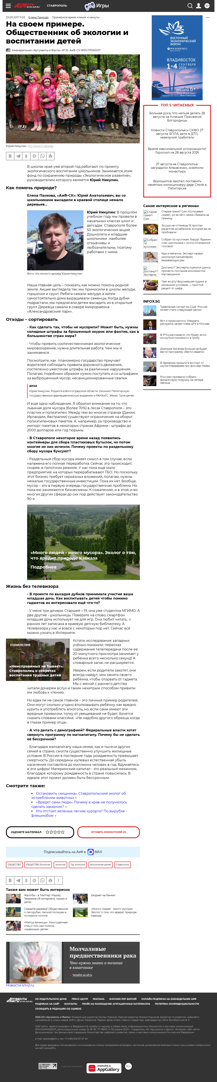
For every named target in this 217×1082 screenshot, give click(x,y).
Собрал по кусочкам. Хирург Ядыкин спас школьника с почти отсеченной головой (186, 243)
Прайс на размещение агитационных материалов (116, 1004)
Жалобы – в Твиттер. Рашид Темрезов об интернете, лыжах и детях (45, 899)
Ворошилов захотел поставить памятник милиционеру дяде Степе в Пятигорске (177, 184)
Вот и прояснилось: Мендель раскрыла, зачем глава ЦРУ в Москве (184, 322)
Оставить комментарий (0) (108, 832)
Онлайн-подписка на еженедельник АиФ (168, 999)
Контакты (70, 1004)
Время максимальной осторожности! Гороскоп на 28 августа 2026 (177, 150)
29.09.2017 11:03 (15, 17)
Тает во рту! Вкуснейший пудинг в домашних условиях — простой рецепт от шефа (184, 285)
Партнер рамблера (72, 1066)
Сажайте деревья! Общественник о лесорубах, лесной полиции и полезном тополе (46, 912)
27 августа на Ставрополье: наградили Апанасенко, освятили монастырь (177, 167)
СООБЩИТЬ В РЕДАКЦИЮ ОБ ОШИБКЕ (58, 1008)
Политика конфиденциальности (177, 1004)
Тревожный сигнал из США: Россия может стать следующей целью (183, 308)
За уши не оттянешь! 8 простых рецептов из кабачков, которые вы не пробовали (186, 229)
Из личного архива (40, 146)
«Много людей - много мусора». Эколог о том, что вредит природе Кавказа (83, 555)
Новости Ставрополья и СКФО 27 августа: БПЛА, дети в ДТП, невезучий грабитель (177, 133)
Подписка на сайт (47, 1004)
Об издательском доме (51, 999)
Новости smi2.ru (20, 985)
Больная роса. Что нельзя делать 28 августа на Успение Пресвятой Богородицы (177, 116)
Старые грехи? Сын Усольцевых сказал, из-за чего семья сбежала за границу (185, 215)
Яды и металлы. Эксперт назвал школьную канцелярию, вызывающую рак (182, 257)
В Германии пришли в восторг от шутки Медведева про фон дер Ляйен (185, 364)
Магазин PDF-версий (122, 999)
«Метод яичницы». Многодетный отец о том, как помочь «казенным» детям (46, 926)
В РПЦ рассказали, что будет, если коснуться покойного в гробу (183, 336)
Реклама (98, 999)
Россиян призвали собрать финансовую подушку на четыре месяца (181, 379)
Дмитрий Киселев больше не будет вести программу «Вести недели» (183, 350)
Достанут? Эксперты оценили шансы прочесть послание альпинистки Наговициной (186, 271)
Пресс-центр (80, 999)
